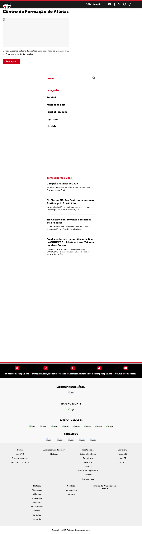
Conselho (88, 466)
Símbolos (37, 515)
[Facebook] (114, 4)
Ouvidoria (88, 475)
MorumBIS (122, 454)
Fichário (36, 511)
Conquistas (37, 502)
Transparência (88, 479)
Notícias (54, 454)
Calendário (37, 498)
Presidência (88, 458)
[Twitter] (119, 4)
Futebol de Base (56, 104)
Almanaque (37, 490)
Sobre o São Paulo (88, 454)
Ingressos (52, 119)
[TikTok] (130, 4)
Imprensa (71, 494)
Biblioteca (36, 494)
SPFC (7, 7)
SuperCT (122, 458)
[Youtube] (109, 4)
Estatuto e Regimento (88, 470)
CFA (122, 462)
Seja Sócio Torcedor (20, 462)
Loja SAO (20, 454)
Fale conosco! (71, 490)
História (51, 126)
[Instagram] (124, 4)
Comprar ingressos (20, 458)
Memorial (37, 519)
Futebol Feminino (57, 111)
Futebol (51, 97)
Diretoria (88, 462)
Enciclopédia (37, 506)
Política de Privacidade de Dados (105, 487)
